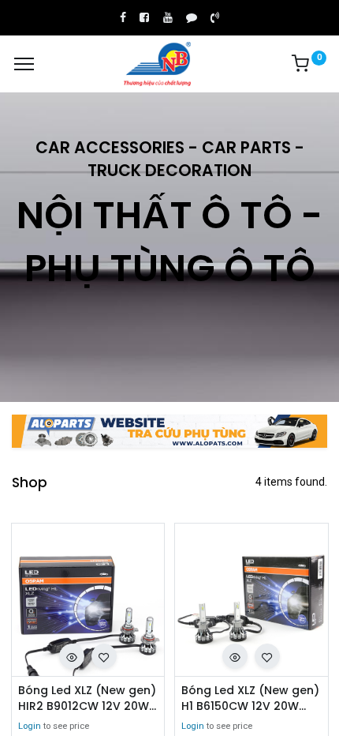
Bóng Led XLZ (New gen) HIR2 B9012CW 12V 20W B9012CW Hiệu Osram (87, 698)
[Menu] (24, 64)
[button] (71, 656)
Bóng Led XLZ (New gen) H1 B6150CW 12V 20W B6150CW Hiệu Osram (250, 698)
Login (29, 726)
